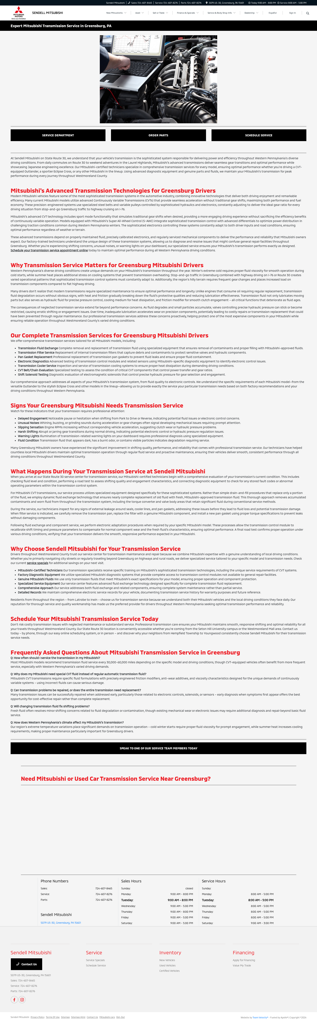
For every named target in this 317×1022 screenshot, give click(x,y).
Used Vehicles (167, 965)
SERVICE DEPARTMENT (58, 135)
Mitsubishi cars (107, 1017)
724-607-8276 (104, 894)
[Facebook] (14, 999)
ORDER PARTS (158, 135)
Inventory (170, 952)
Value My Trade (242, 965)
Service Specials (95, 960)
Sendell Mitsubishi (20, 1017)
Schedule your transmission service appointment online (49, 250)
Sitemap (65, 1017)
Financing (243, 952)
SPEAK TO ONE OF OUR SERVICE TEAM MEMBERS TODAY (158, 748)
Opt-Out (120, 1017)
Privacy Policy (37, 1017)
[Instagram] (22, 999)
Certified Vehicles (169, 970)
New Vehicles (167, 960)
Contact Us (29, 964)
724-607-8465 (103, 888)
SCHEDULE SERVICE (258, 135)
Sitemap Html (78, 1017)
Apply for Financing (244, 960)
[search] (307, 13)
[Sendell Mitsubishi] (42, 12)
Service (94, 952)
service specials (37, 563)
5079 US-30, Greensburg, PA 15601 (61, 922)
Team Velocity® (260, 1017)
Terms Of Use (53, 1017)
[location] (206, 2)
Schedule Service (96, 965)
